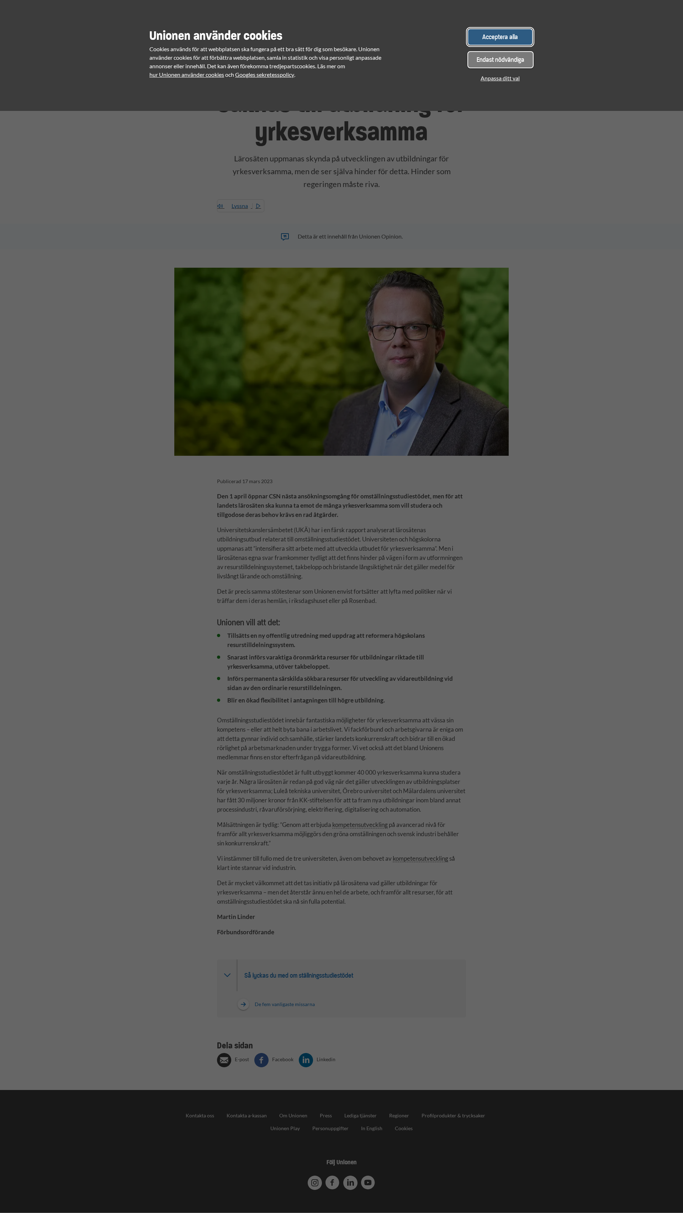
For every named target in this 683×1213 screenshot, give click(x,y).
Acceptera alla (500, 36)
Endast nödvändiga (500, 59)
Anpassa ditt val (500, 78)
